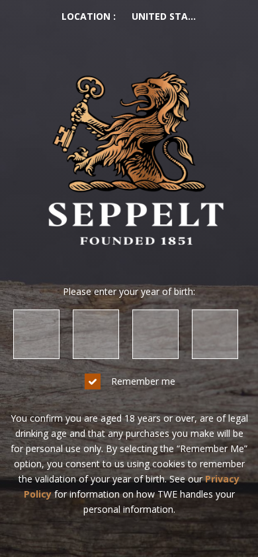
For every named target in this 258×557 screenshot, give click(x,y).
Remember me (143, 381)
